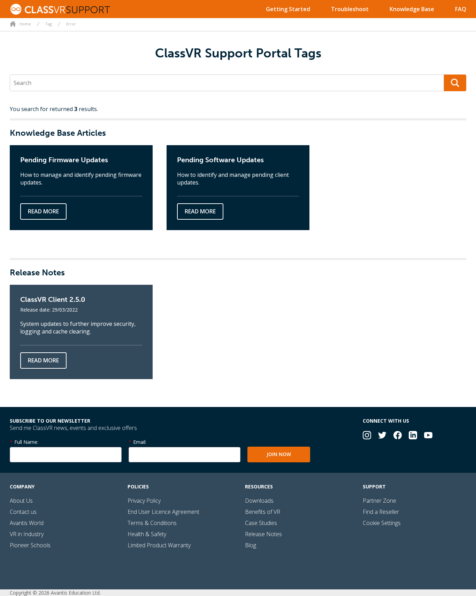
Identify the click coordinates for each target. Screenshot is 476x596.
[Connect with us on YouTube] (428, 436)
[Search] (455, 82)
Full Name (25, 442)
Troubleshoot (350, 9)
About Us (21, 500)
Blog (250, 545)
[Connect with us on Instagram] (367, 436)
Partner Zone (379, 500)
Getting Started (288, 9)
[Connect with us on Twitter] (382, 436)
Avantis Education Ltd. (76, 592)
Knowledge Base (412, 9)
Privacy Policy (144, 500)
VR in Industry (27, 534)
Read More (43, 211)
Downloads (259, 500)
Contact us (23, 512)
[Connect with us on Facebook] (397, 436)
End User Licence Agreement (163, 512)
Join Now (279, 454)
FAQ (460, 9)
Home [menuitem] (25, 23)
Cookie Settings (382, 523)
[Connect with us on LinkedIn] (413, 436)
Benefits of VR (262, 512)
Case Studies (261, 523)
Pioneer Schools (30, 545)
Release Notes (263, 534)
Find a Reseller (381, 512)
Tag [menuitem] (48, 23)
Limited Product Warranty (159, 545)
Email (139, 442)
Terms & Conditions (152, 523)
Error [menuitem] (71, 23)
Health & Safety (147, 534)
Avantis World (27, 523)
